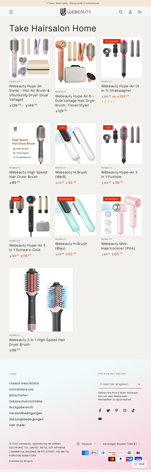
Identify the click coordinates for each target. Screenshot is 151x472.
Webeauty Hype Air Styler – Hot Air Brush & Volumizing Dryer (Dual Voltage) (29, 92)
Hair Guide (17, 425)
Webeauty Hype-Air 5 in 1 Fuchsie (119, 174)
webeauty (25, 443)
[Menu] (11, 12)
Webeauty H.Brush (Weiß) (71, 174)
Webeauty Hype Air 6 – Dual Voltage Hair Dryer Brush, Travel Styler (75, 100)
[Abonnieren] (140, 384)
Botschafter (18, 395)
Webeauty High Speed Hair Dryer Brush (28, 174)
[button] (120, 12)
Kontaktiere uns (21, 389)
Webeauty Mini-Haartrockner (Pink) (118, 246)
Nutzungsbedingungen (26, 419)
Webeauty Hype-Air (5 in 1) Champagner (120, 88)
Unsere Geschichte (24, 383)
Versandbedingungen (25, 413)
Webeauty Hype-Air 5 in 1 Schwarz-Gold (27, 247)
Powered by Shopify (21, 461)
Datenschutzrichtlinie (26, 401)
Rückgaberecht (21, 407)
